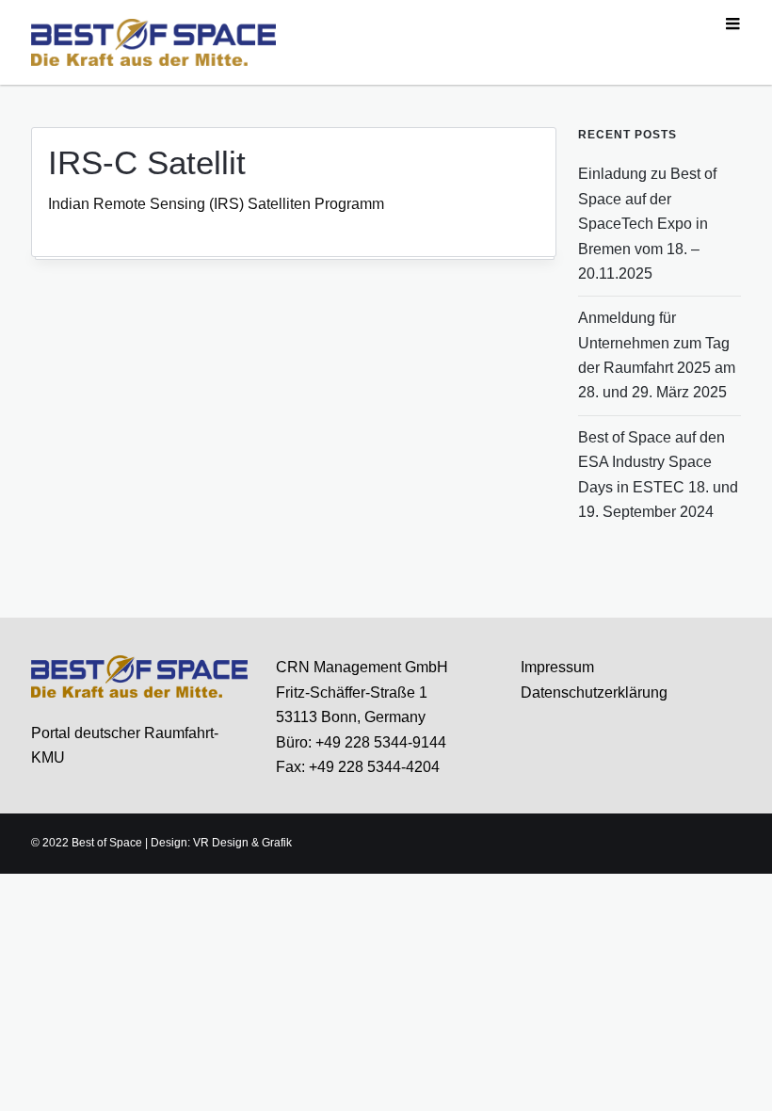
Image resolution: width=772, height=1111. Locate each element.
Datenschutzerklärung (594, 692)
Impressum (557, 667)
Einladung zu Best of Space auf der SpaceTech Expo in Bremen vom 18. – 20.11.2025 (647, 224)
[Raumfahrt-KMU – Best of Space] (153, 41)
